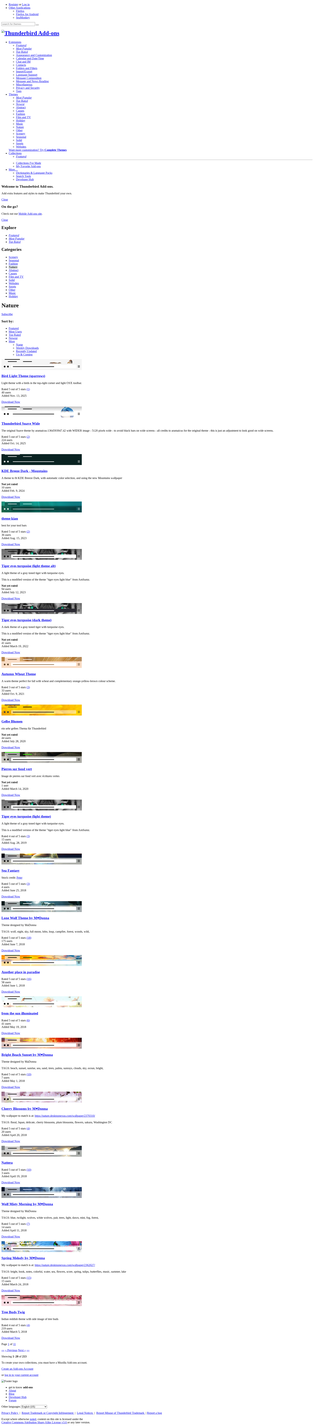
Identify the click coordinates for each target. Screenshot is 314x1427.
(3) (28, 687)
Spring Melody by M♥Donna (23, 1258)
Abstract (21, 107)
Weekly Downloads (27, 347)
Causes (20, 110)
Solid (19, 140)
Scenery (20, 133)
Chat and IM (23, 61)
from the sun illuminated (19, 1013)
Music (19, 123)
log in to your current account (21, 1375)
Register (13, 4)
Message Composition (28, 78)
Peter (19, 877)
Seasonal (21, 136)
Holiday (20, 120)
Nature (20, 127)
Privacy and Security (28, 87)
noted (33, 1419)
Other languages (10, 1406)
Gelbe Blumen (12, 721)
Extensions (15, 42)
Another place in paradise (20, 972)
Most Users (15, 331)
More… (13, 169)
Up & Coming (24, 354)
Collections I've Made (28, 163)
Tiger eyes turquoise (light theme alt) (28, 566)
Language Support (26, 74)
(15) (29, 1277)
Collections (15, 153)
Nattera (7, 1163)
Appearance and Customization (34, 55)
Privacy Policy (10, 1412)
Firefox (20, 11)
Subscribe (7, 314)
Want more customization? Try (38, 149)
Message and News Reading (32, 81)
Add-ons (48, 33)
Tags (18, 91)
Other (19, 130)
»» (28, 1350)
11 (14, 1344)
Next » (22, 1350)
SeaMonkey (23, 17)
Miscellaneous (24, 84)
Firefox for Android (27, 14)
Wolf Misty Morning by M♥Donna (27, 1204)
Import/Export (24, 71)
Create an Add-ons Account (17, 1368)
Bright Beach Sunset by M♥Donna (27, 1055)
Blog (11, 1393)
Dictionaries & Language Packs (34, 172)
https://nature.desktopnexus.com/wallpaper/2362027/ (65, 1265)
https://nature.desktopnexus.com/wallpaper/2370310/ (65, 1115)
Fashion (20, 114)
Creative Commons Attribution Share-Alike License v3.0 (34, 1422)
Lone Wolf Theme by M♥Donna (25, 918)
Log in (26, 4)
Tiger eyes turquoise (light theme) (26, 816)
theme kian (9, 518)
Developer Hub (25, 179)
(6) (28, 1020)
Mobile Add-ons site (30, 213)
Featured (21, 45)
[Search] (37, 24)
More (12, 341)
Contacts (21, 64)
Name (19, 344)
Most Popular (24, 48)
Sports (19, 143)
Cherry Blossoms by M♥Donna (24, 1109)
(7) (28, 1223)
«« (2, 1350)
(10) (29, 1074)
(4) (28, 1128)
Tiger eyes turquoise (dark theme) (26, 620)
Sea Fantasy (10, 870)
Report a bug (154, 1412)
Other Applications (19, 7)
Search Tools (23, 176)
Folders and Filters (26, 68)
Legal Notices (85, 1412)
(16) (29, 979)
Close (4, 199)
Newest (20, 104)
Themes (13, 94)
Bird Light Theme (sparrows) (23, 376)
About (12, 1390)
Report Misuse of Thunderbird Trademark (120, 1412)
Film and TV (23, 117)
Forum (12, 1400)
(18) (29, 937)
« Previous (11, 1350)
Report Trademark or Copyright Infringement (48, 1412)
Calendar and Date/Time (30, 58)
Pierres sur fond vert (16, 769)
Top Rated (22, 51)
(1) (28, 389)
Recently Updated (26, 351)
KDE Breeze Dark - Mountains (24, 471)
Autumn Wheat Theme (18, 674)
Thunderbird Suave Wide (20, 423)
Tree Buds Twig (13, 1312)
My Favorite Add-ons (28, 166)
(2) (28, 436)
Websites (21, 146)
